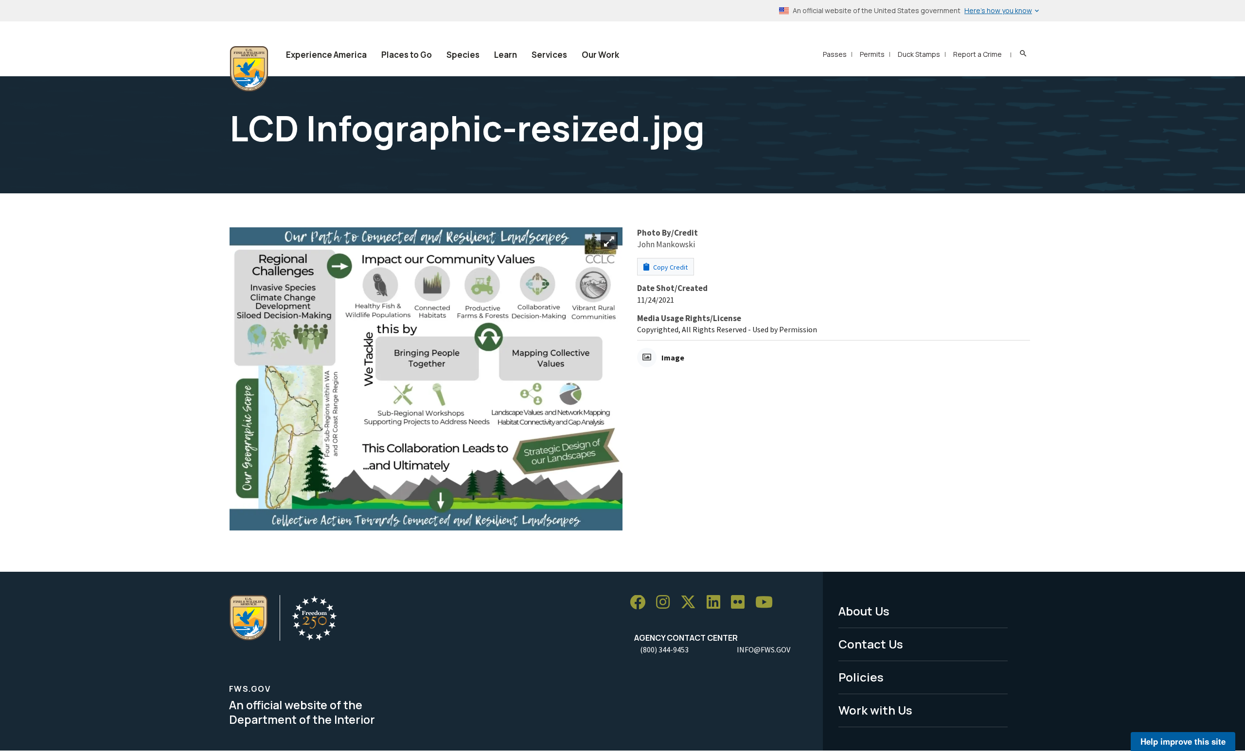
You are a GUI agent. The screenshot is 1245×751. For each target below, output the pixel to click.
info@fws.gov (763, 649)
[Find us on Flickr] (741, 602)
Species (463, 54)
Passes (835, 54)
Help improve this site (1183, 741)
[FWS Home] (249, 69)
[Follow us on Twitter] (691, 602)
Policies (861, 677)
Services (549, 54)
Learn (505, 54)
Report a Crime (977, 54)
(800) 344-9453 (664, 649)
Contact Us (870, 644)
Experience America (326, 54)
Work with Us (875, 710)
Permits (872, 54)
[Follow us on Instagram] (666, 602)
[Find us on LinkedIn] (717, 602)
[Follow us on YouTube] (767, 602)
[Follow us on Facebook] (641, 602)
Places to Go (406, 54)
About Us (863, 611)
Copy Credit (670, 267)
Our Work (600, 54)
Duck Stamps (919, 54)
